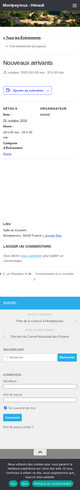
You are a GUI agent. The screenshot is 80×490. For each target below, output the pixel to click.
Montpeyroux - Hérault (23, 5)
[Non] (75, 474)
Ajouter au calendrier (28, 90)
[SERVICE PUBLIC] (74, 302)
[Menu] (74, 5)
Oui (13, 483)
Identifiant (9, 381)
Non (25, 483)
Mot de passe (12, 394)
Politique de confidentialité (52, 483)
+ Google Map (52, 235)
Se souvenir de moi (21, 408)
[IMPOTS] (67, 303)
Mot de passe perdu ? (18, 427)
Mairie (7, 154)
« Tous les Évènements (22, 38)
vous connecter (31, 255)
